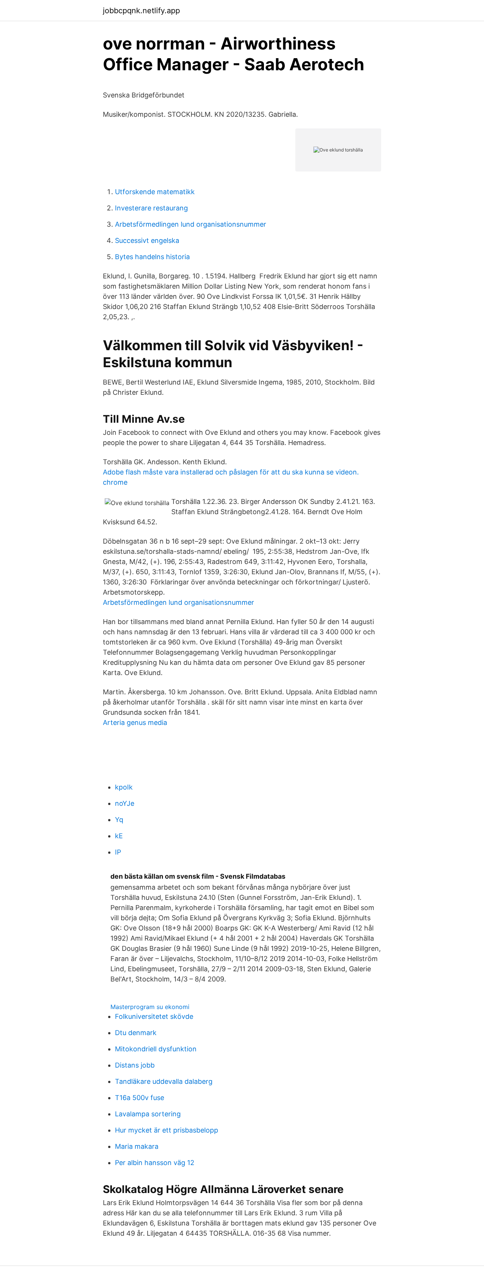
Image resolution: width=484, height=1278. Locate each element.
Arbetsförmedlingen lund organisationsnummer (190, 224)
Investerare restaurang (151, 208)
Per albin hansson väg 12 (154, 1163)
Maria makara (136, 1146)
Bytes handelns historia (152, 257)
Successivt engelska (147, 240)
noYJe (124, 803)
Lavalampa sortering (148, 1114)
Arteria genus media (135, 722)
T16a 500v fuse (139, 1098)
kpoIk (124, 787)
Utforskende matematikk (155, 192)
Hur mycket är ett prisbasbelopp (166, 1130)
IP (118, 852)
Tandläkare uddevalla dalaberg (164, 1081)
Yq (119, 820)
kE (119, 836)
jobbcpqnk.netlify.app (141, 10)
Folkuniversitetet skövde (154, 1016)
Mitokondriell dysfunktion (156, 1049)
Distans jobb (135, 1065)
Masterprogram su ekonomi (149, 1007)
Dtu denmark (136, 1033)
